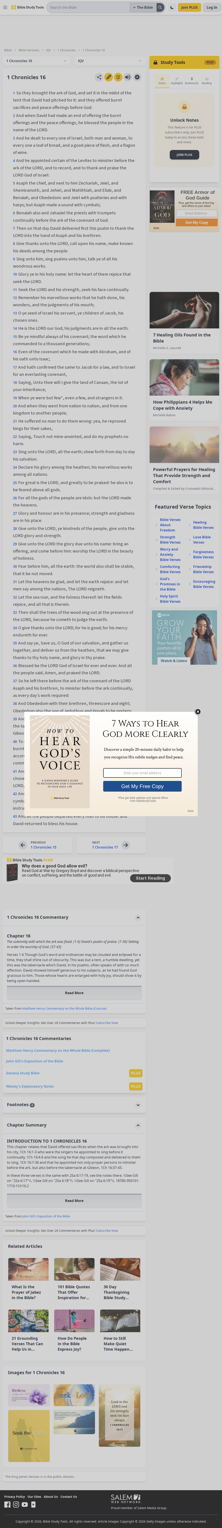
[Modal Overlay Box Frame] (111, 764)
